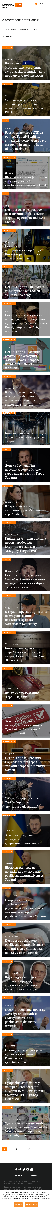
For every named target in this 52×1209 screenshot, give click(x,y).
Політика (7, 47)
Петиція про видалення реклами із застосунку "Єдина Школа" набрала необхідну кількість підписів (22, 360)
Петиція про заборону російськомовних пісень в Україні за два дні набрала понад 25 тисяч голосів (24, 947)
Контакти (19, 1175)
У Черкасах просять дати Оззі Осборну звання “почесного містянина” (23, 802)
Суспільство (9, 157)
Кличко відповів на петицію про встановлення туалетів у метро (26, 437)
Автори (34, 1175)
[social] (16, 1169)
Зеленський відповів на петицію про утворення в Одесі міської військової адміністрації (23, 727)
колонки (7, 37)
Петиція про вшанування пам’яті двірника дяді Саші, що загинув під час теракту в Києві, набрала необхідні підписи (26, 323)
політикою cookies (41, 1198)
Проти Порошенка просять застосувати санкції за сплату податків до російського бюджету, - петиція (25, 1018)
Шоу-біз (7, 450)
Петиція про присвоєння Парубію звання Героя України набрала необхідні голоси (25, 764)
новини (24, 29)
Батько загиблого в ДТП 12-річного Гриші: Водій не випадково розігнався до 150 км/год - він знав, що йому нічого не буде (26, 140)
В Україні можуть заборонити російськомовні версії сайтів (25, 510)
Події (5, 121)
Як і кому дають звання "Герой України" (22, 695)
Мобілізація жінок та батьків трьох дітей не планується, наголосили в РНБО (24, 106)
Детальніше (31, 1204)
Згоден (18, 1204)
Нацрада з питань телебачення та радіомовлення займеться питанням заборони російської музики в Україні (25, 908)
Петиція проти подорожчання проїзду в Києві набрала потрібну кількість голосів (23, 252)
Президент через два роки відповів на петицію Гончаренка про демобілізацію (24, 1056)
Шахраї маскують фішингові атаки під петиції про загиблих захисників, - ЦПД (26, 181)
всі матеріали (9, 29)
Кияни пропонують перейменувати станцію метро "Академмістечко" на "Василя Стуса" (25, 654)
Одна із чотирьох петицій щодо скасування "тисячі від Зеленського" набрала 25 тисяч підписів (26, 1129)
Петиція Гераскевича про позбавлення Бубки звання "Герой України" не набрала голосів (25, 216)
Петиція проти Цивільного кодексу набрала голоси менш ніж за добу (25, 291)
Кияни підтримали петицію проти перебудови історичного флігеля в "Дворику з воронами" (25, 545)
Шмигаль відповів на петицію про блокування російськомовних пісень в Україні (24, 873)
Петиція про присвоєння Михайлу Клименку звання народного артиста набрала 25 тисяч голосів (25, 581)
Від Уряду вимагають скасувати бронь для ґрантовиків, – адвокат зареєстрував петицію (22, 983)
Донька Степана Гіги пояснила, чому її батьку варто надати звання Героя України (24, 471)
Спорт (6, 194)
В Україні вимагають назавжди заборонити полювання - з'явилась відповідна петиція (21, 398)
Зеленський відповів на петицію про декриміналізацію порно (23, 839)
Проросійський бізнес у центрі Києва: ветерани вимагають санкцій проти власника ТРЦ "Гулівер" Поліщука (24, 1091)
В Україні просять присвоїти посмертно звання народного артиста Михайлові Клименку (26, 618)
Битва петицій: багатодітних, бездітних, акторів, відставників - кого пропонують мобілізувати (25, 69)
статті (35, 29)
